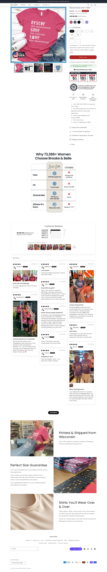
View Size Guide (76, 27)
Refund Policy (52, 543)
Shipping (72, 13)
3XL (78, 35)
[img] (17, 264)
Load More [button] (53, 413)
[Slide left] (12, 68)
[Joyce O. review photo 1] (25, 275)
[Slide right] (64, 68)
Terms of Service (63, 543)
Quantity (72, 38)
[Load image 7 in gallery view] (38, 67)
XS (72, 31)
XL (91, 31)
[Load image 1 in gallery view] (18, 67)
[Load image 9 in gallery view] (58, 67)
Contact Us (36, 540)
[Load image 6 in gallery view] (28, 67)
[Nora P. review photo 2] (71, 385)
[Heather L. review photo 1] (81, 286)
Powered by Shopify (26, 568)
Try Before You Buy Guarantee (54, 540)
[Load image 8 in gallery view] (48, 67)
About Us (28, 540)
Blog (65, 540)
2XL (72, 35)
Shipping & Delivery (74, 540)
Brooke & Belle (18, 568)
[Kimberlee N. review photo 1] (25, 319)
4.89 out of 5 (29, 233)
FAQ (42, 540)
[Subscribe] (37, 549)
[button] (24, 5)
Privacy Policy (43, 543)
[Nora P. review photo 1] (81, 366)
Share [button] (73, 144)
